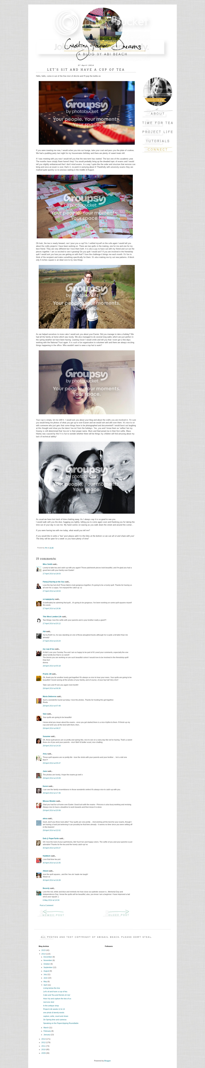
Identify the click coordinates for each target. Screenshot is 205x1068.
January (47, 1035)
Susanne (46, 736)
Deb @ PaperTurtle (51, 838)
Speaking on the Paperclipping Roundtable (60, 1023)
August (47, 971)
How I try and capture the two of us (57, 999)
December (48, 957)
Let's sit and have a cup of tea (55, 992)
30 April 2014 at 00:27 (52, 848)
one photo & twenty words (53, 1013)
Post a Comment (46, 905)
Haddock (46, 856)
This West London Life (52, 617)
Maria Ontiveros (49, 696)
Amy (45, 754)
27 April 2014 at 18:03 (52, 574)
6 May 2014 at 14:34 (51, 900)
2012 (43, 1042)
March (46, 1028)
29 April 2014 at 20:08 (52, 810)
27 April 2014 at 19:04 (52, 591)
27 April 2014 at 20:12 (52, 623)
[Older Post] (118, 916)
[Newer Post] (53, 916)
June (46, 978)
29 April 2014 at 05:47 (52, 763)
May (45, 981)
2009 (43, 1053)
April (46, 985)
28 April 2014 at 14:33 (52, 746)
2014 (43, 954)
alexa (45, 818)
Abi (44, 631)
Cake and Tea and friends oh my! (56, 995)
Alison (45, 871)
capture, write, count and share (55, 1016)
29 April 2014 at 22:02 (52, 830)
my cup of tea (48, 649)
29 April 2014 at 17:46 (52, 793)
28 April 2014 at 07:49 (52, 706)
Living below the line (51, 988)
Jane (45, 771)
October (47, 964)
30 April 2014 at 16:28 (52, 880)
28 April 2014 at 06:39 (52, 688)
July (45, 974)
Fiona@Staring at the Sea (53, 582)
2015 (43, 950)
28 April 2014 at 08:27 (52, 728)
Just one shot (48, 1002)
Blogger (107, 1061)
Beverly (46, 888)
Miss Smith (47, 564)
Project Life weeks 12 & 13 (54, 1009)
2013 (43, 1039)
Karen (45, 786)
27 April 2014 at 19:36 (52, 608)
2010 (43, 1049)
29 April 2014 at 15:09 (52, 778)
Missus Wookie (49, 801)
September (48, 967)
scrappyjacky (48, 599)
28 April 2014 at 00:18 (52, 666)
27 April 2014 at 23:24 (52, 641)
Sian (45, 714)
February (47, 1031)
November (48, 960)
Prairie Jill (47, 674)
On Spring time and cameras (54, 1020)
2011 (43, 1046)
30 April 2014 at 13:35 (52, 863)
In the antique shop (51, 1006)
